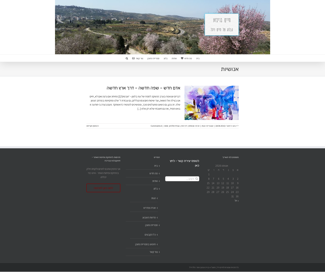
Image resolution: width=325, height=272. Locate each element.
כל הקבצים (150, 234)
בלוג (155, 188)
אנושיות (191, 126)
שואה (166, 126)
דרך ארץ (184, 126)
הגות (203, 126)
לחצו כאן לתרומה (103, 188)
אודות (155, 181)
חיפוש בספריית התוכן (145, 244)
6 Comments (156, 126)
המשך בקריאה (92, 126)
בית (156, 165)
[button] (127, 58)
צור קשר (154, 252)
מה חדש (153, 173)
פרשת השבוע (149, 217)
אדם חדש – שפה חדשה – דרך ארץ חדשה (143, 88)
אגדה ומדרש (149, 208)
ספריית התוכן (151, 225)
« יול (237, 200)
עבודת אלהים (174, 126)
